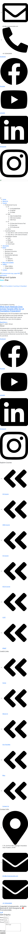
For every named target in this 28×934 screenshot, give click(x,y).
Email (1, 920)
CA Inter (7, 257)
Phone (2, 922)
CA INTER (12, 210)
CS (8, 221)
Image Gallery (9, 268)
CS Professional (14, 227)
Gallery (4, 264)
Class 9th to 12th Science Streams (17, 234)
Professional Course (11, 205)
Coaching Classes (10, 231)
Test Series (5, 246)
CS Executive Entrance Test (18, 223)
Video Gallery (9, 266)
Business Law (9, 253)
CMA (8, 214)
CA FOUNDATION (15, 208)
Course (4, 203)
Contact (4, 270)
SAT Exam (10, 242)
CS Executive (13, 225)
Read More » (3, 322)
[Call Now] (2, 912)
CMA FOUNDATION (15, 216)
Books (4, 247)
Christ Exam (10, 244)
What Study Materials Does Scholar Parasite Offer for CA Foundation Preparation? (12, 308)
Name (2, 917)
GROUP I (10, 259)
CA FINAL (12, 212)
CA (8, 207)
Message (2, 931)
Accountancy (9, 249)
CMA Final (13, 220)
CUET (9, 238)
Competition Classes (11, 236)
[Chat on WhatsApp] (0, 912)
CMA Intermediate (15, 218)
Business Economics (11, 251)
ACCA (9, 229)
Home (4, 199)
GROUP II (10, 260)
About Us (5, 201)
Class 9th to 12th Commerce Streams (17, 233)
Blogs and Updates (8, 262)
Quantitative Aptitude (11, 255)
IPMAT (9, 240)
